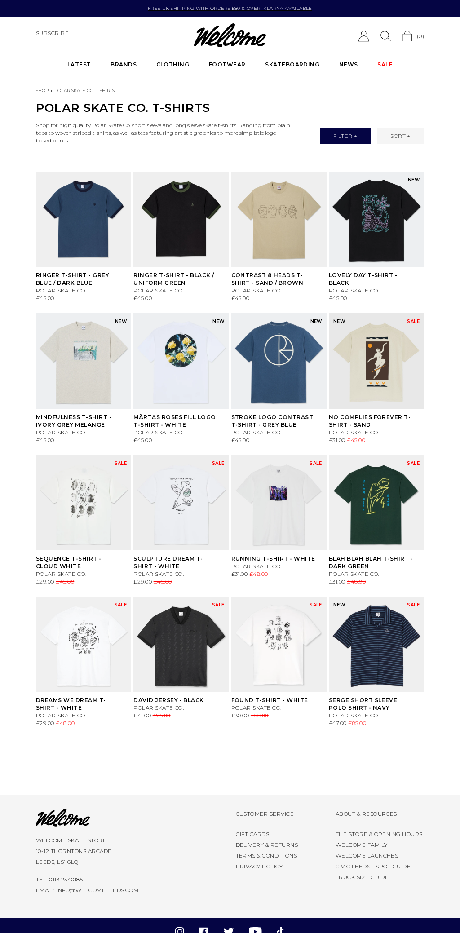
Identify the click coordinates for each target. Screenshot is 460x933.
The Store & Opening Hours (379, 834)
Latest (79, 64)
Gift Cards (253, 834)
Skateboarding (292, 64)
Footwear (227, 64)
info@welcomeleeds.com (97, 890)
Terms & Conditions (266, 855)
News (348, 64)
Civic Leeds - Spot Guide (373, 866)
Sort (398, 136)
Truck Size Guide (362, 877)
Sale (385, 64)
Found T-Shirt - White (269, 700)
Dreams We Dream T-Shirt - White (71, 704)
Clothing (173, 64)
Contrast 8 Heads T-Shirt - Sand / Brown (267, 279)
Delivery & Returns (267, 844)
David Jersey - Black (168, 700)
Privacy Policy (259, 866)
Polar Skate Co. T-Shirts (84, 90)
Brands (124, 64)
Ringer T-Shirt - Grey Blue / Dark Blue (72, 279)
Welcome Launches (367, 855)
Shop (42, 90)
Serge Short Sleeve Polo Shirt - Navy (363, 704)
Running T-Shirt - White (273, 558)
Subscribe (52, 33)
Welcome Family (362, 844)
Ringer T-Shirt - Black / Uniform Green (173, 279)
